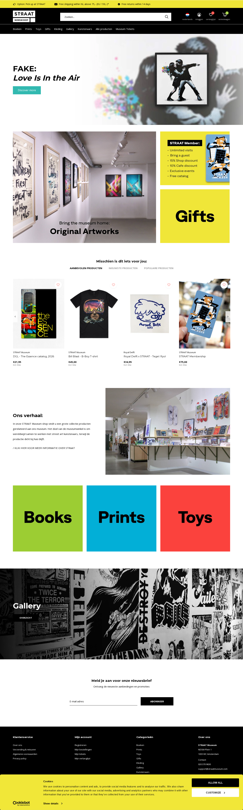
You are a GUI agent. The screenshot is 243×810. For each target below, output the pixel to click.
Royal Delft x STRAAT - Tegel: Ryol (145, 356)
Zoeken (166, 17)
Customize (213, 792)
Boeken (17, 29)
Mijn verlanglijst (82, 758)
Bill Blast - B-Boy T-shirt (83, 356)
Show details (50, 803)
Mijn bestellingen (83, 749)
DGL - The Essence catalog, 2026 (33, 356)
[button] (117, 119)
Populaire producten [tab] (158, 268)
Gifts (47, 29)
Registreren (80, 745)
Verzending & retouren (24, 749)
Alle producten (104, 29)
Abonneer (157, 701)
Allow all (215, 782)
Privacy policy (19, 758)
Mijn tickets (80, 754)
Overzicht (26, 617)
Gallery (70, 29)
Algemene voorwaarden (25, 754)
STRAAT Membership (192, 356)
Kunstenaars (85, 29)
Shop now (24, 90)
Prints (28, 29)
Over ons (17, 745)
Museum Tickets (125, 29)
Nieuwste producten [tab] (123, 268)
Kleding (58, 29)
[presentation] (15, 316)
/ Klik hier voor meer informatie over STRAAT (44, 448)
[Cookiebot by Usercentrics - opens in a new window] (21, 803)
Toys (38, 29)
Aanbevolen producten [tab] (86, 268)
